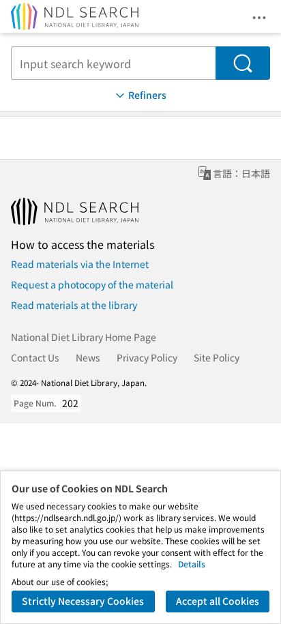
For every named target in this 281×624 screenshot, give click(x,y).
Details (191, 563)
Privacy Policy (147, 357)
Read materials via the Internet (80, 264)
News (88, 357)
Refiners (147, 95)
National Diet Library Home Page (83, 337)
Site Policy (216, 357)
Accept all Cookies (217, 601)
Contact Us (35, 357)
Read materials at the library (74, 305)
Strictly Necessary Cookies (83, 601)
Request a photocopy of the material (92, 284)
